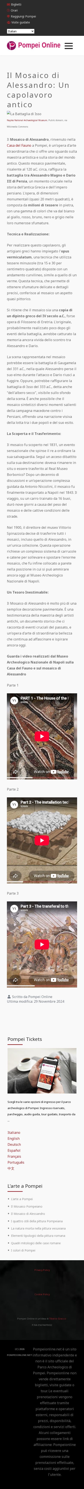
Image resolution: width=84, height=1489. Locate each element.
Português (16, 1162)
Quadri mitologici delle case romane (36, 1243)
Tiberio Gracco (57, 1318)
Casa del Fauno (19, 145)
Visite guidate (20, 22)
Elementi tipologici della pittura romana (38, 1236)
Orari (14, 10)
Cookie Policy (42, 1294)
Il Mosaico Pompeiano (26, 1206)
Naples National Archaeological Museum (27, 120)
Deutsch (14, 1144)
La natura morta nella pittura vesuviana (38, 1228)
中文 (11, 1168)
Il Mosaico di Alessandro (28, 1214)
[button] (69, 46)
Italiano (14, 1132)
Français (14, 1156)
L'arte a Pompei (22, 1199)
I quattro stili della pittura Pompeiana (37, 1221)
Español (14, 1150)
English (14, 1138)
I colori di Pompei (23, 1250)
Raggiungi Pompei (23, 16)
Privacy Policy (42, 1270)
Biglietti (16, 4)
